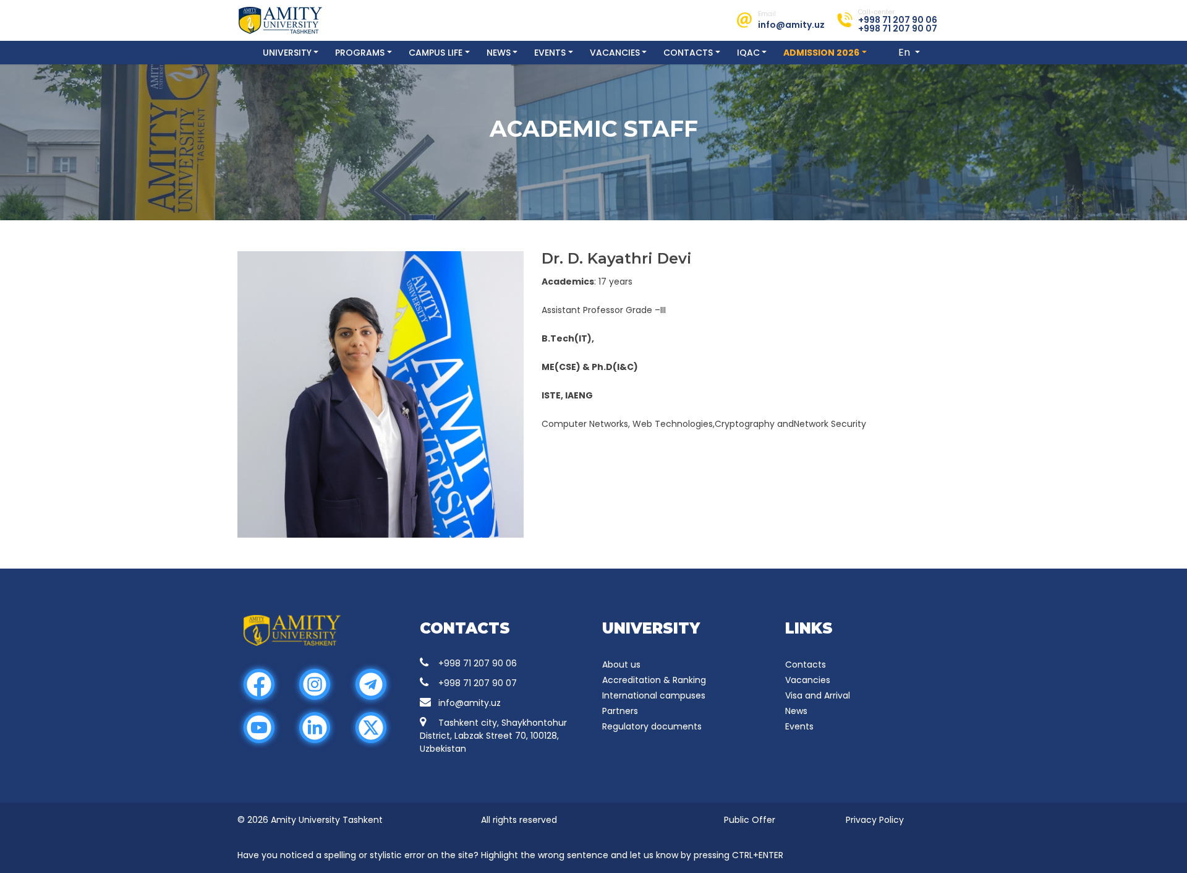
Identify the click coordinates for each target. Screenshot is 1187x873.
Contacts (688, 52)
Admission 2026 (821, 52)
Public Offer (749, 820)
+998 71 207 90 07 (477, 683)
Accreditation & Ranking (654, 680)
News (499, 52)
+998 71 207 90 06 (477, 663)
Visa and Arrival (817, 695)
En (905, 52)
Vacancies (615, 52)
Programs (360, 52)
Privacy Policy (875, 820)
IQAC (748, 52)
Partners (620, 711)
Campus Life (435, 52)
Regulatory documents (652, 726)
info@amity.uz (469, 703)
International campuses (653, 695)
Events (550, 52)
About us (621, 664)
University (287, 52)
